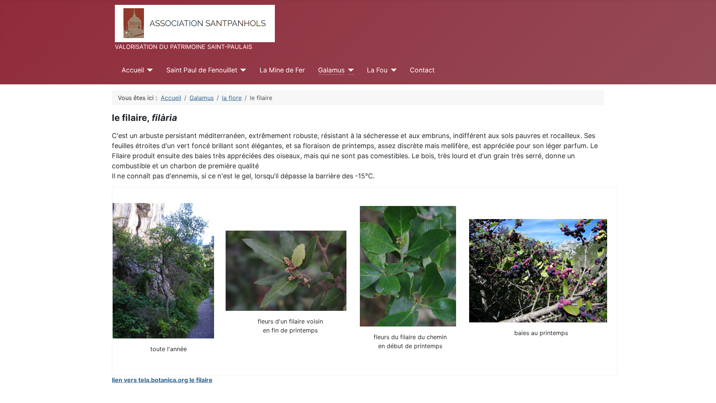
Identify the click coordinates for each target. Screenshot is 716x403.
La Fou (377, 70)
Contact (422, 70)
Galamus (331, 70)
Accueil (133, 70)
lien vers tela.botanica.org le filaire (162, 380)
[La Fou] (392, 70)
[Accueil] (148, 70)
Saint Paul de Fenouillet (201, 70)
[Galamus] (349, 70)
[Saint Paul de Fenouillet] (241, 70)
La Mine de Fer (282, 70)
